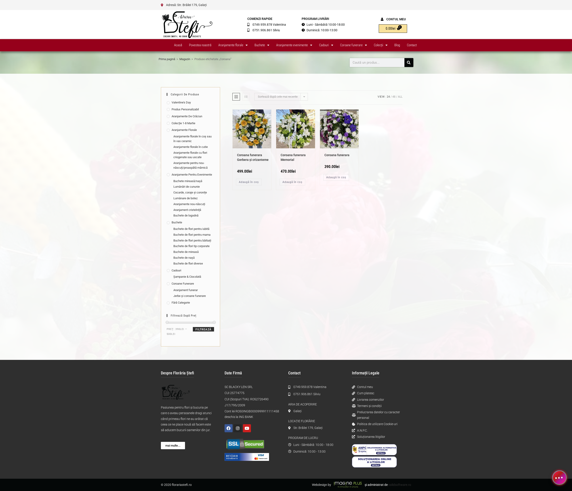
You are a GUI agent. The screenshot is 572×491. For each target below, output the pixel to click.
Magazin (184, 59)
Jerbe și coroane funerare (189, 296)
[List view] (246, 97)
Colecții (378, 45)
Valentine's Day (181, 102)
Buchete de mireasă (186, 252)
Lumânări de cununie (186, 186)
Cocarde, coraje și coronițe (190, 192)
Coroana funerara (336, 155)
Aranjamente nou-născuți (189, 204)
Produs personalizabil (185, 109)
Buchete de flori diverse (188, 263)
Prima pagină (167, 59)
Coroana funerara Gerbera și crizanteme (253, 157)
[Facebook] (229, 428)
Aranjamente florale (230, 45)
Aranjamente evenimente (292, 45)
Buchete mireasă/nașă (187, 181)
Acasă (178, 45)
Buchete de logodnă (185, 215)
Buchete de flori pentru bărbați (192, 240)
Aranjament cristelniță (187, 210)
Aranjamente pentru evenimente (192, 174)
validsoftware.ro (399, 485)
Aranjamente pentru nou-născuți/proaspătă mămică (190, 165)
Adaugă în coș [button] (249, 182)
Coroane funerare (351, 45)
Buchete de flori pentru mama (191, 234)
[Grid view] (236, 97)
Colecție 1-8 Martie (183, 123)
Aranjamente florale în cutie (190, 147)
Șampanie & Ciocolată (187, 276)
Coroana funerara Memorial (293, 157)
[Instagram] (238, 428)
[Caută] (408, 62)
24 (388, 96)
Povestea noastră (200, 45)
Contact (412, 45)
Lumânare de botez (185, 198)
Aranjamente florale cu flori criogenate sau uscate (190, 155)
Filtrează (203, 329)
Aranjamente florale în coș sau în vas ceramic (192, 139)
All (400, 96)
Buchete (259, 45)
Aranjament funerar (185, 290)
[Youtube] (247, 428)
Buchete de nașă (184, 257)
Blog (397, 45)
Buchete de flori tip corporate (191, 246)
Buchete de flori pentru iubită (191, 229)
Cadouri (324, 45)
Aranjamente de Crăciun (187, 116)
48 (393, 96)
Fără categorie (181, 302)
